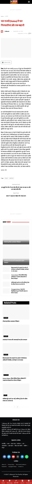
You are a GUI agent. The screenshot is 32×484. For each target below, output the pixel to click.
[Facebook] (4, 456)
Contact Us (20, 467)
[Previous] (14, 407)
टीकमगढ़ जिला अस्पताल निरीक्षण (12, 242)
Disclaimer (4, 467)
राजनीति (6, 16)
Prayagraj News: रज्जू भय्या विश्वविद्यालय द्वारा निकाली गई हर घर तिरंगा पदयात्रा (19, 291)
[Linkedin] (22, 456)
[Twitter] (9, 456)
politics (11, 178)
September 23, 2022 (18, 31)
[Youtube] (13, 456)
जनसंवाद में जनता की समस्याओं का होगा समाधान (14, 262)
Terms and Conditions (21, 464)
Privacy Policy (11, 464)
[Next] (17, 407)
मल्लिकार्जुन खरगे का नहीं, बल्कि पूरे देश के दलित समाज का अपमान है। (20, 283)
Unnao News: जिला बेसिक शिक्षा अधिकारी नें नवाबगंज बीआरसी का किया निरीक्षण (19, 276)
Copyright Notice (12, 467)
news (6, 178)
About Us (4, 464)
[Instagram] (18, 456)
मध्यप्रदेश (6, 318)
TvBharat (7, 31)
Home (2, 16)
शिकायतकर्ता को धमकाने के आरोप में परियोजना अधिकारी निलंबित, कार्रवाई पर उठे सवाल (19, 269)
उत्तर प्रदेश (6, 375)
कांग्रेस (5, 395)
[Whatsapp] (26, 456)
